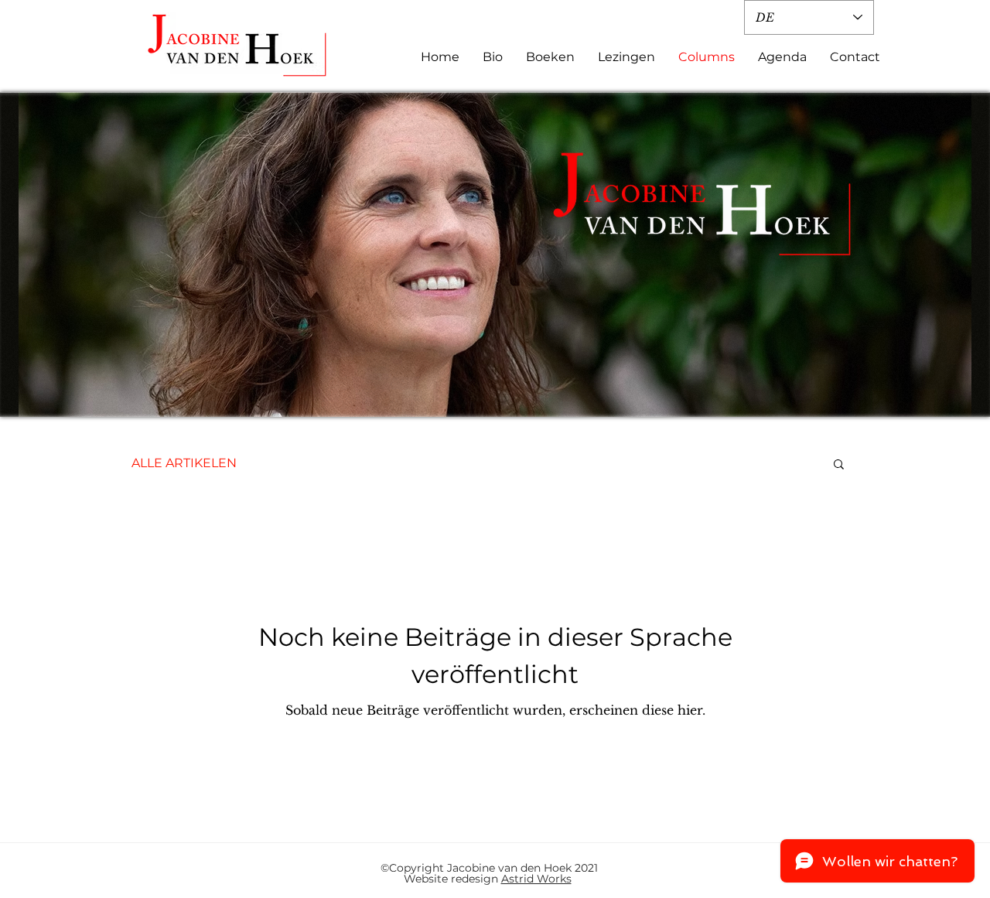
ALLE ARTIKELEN (184, 463)
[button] (838, 465)
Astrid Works (536, 879)
